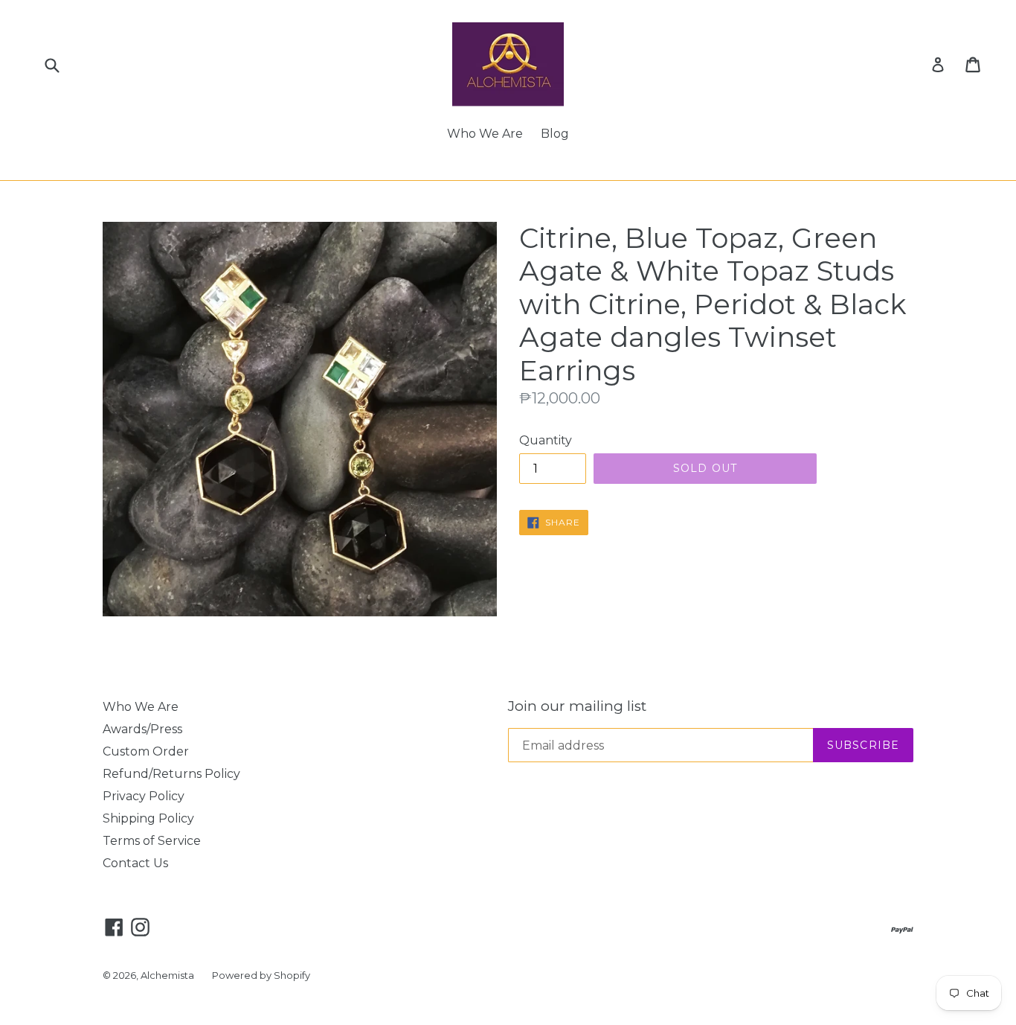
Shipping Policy (148, 818)
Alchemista (167, 975)
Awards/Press (142, 729)
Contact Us (135, 863)
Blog (555, 134)
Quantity (545, 440)
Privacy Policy (143, 796)
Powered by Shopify (261, 975)
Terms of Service (152, 841)
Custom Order (146, 751)
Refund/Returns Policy (171, 774)
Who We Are (485, 134)
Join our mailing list (577, 706)
